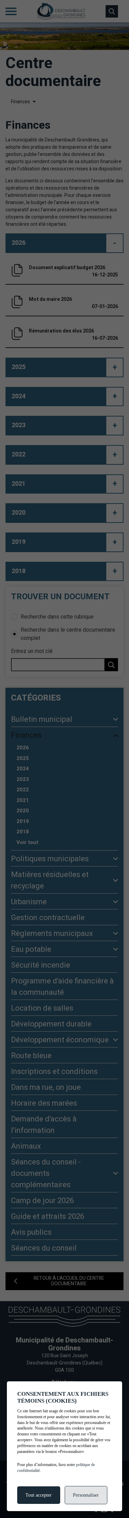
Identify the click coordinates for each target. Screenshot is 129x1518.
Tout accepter (38, 1495)
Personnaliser (86, 1495)
